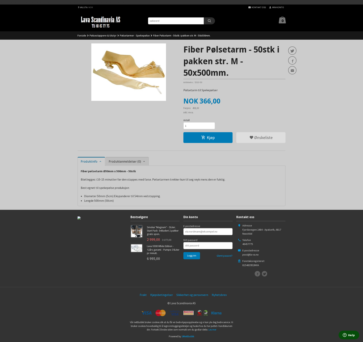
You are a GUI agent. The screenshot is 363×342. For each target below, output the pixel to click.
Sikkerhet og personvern (192, 295)
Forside (82, 35)
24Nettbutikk (188, 336)
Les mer (212, 329)
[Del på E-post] (292, 70)
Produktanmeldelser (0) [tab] (125, 161)
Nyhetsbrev (219, 295)
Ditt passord (190, 240)
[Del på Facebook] (292, 60)
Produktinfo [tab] (89, 161)
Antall (186, 120)
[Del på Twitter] (292, 50)
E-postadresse (191, 226)
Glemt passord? (225, 255)
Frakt (143, 295)
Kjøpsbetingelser (161, 295)
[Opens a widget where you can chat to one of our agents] (348, 335)
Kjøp (211, 137)
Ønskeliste (263, 137)
